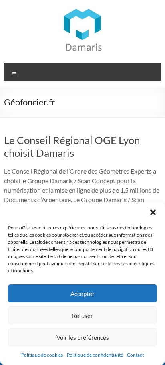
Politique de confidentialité (95, 355)
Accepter (82, 293)
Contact (135, 355)
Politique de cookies (42, 355)
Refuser (82, 315)
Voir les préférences (82, 337)
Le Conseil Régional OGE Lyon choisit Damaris (72, 146)
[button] (153, 212)
